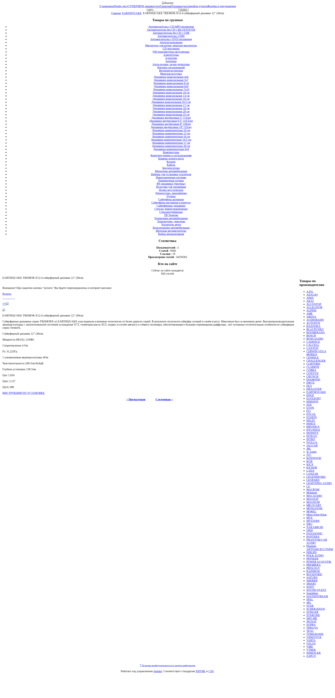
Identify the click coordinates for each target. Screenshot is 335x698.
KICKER (311, 467)
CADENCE (313, 341)
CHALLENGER (316, 360)
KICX (309, 464)
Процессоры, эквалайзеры (171, 193)
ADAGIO (312, 294)
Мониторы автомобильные (171, 171)
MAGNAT (312, 498)
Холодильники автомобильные (171, 227)
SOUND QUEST (316, 590)
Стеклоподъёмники (171, 211)
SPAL (309, 599)
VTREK (311, 649)
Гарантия (165, 6)
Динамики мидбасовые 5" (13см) (171, 117)
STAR (310, 605)
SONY (310, 586)
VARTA (311, 640)
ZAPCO (311, 656)
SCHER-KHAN (315, 608)
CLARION (312, 366)
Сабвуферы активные (171, 199)
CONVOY (312, 373)
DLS (309, 385)
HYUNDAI (313, 429)
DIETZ (310, 382)
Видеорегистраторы (171, 70)
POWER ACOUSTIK (318, 561)
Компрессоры (171, 152)
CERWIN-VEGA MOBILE (316, 353)
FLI (308, 410)
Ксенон (171, 161)
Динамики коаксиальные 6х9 (171, 86)
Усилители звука (171, 224)
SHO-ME (311, 618)
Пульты (171, 196)
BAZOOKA (313, 326)
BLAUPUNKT (315, 329)
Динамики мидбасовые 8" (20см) (171, 124)
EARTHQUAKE (132, 13)
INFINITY (312, 432)
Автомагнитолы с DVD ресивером (171, 39)
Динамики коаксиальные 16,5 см (171, 102)
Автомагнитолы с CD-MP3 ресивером (171, 26)
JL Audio (311, 451)
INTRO (310, 439)
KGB (309, 461)
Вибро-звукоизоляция (171, 233)
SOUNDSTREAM (317, 596)
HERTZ (310, 423)
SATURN (312, 577)
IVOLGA (311, 442)
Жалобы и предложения (221, 6)
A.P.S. (309, 291)
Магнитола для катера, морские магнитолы (171, 45)
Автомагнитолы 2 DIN (171, 36)
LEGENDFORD (316, 476)
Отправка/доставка (182, 6)
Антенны (171, 61)
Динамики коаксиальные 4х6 (171, 76)
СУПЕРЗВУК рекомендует (144, 6)
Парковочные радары (171, 180)
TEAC (310, 630)
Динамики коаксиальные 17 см (170, 105)
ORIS (309, 530)
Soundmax (312, 593)
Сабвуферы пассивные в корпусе (171, 202)
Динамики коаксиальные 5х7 (171, 80)
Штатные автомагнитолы (171, 230)
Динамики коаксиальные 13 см (170, 95)
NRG (309, 524)
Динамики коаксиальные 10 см (170, 92)
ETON (310, 407)
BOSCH (311, 335)
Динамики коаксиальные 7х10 (171, 89)
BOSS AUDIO (314, 338)
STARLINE (313, 615)
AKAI (310, 301)
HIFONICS (312, 426)
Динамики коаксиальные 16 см (170, 98)
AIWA (310, 297)
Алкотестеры (171, 54)
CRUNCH (312, 376)
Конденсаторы (171, 168)
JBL (308, 448)
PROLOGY (313, 568)
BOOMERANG (315, 332)
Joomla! (157, 671)
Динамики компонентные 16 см (171, 136)
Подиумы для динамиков (171, 186)
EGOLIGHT (313, 398)
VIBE (309, 646)
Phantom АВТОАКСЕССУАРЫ (319, 548)
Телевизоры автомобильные (171, 218)
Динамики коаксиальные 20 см (170, 111)
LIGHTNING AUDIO (319, 483)
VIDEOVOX (314, 637)
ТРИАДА (312, 627)
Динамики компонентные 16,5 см (171, 139)
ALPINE (311, 310)
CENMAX (312, 357)
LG (308, 486)
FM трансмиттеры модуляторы (171, 51)
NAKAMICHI (314, 527)
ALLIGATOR (314, 307)
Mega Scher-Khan (316, 514)
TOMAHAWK (314, 634)
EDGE (310, 395)
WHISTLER (313, 652)
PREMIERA (313, 564)
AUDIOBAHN (315, 319)
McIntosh (311, 492)
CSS (211, 671)
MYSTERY (313, 520)
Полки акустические (171, 190)
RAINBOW (313, 571)
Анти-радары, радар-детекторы (171, 64)
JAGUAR (312, 445)
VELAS (311, 643)
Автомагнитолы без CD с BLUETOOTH (171, 29)
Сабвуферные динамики (171, 205)
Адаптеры (171, 58)
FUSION (311, 417)
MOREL (311, 511)
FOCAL (311, 414)
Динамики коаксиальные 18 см (170, 108)
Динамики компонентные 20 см (171, 146)
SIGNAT (311, 621)
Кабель (171, 164)
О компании (106, 6)
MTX (309, 517)
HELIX (310, 420)
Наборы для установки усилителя (171, 174)
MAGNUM (313, 502)
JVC (308, 454)
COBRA (311, 370)
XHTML (201, 671)
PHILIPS (311, 552)
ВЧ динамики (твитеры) (171, 183)
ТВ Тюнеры (171, 215)
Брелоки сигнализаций (171, 67)
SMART (311, 583)
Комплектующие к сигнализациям (171, 155)
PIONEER (312, 558)
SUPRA (311, 624)
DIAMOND (313, 379)
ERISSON (312, 401)
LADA (310, 470)
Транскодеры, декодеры (171, 221)
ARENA (311, 316)
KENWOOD (313, 458)
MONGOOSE (314, 508)
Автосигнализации (171, 42)
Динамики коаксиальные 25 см (170, 114)
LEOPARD (312, 480)
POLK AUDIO (315, 555)
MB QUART (313, 505)
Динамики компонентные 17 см (171, 142)
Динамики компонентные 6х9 (171, 149)
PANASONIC (314, 533)
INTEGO (311, 436)
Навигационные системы (171, 177)
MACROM (312, 489)
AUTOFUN (313, 323)
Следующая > (164, 399)
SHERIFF (312, 580)
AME (309, 313)
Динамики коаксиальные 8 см (171, 83)
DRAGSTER (314, 388)
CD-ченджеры (171, 48)
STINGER (312, 612)
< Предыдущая (135, 399)
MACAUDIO (314, 495)
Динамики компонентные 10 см (171, 130)
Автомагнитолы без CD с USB (171, 32)
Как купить (200, 6)
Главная (116, 13)
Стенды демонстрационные (171, 208)
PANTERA (312, 536)
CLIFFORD (313, 363)
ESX (309, 404)
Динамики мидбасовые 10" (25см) (171, 127)
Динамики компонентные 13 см (171, 133)
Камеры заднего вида (171, 158)
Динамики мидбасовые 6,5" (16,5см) (171, 120)
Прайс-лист (121, 6)
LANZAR (312, 473)
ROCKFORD (314, 574)
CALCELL (312, 345)
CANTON (312, 348)
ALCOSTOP (313, 304)
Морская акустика (171, 73)
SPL (308, 602)
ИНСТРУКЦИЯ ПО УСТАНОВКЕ (23, 393)
